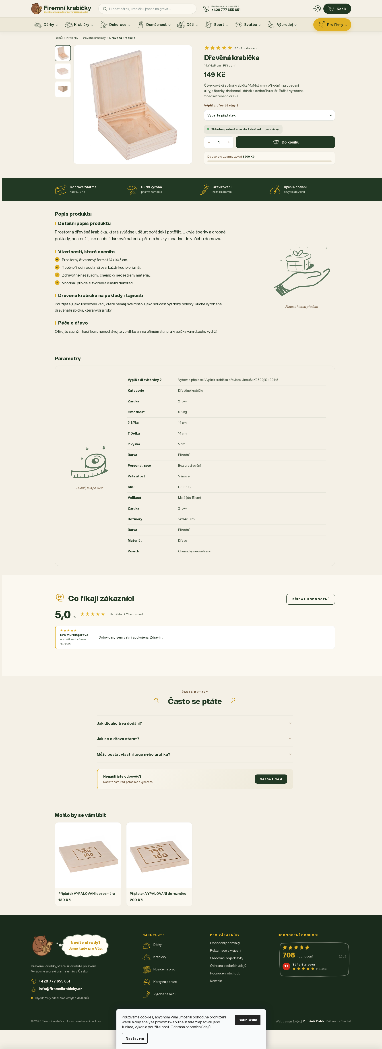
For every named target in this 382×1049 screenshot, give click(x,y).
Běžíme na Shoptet (338, 1021)
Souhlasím (247, 1019)
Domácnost (156, 24)
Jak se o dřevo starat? (118, 738)
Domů (59, 38)
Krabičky (81, 24)
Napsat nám (271, 779)
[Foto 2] (63, 71)
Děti (190, 24)
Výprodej (285, 24)
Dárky (49, 24)
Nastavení (135, 1038)
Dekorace (117, 24)
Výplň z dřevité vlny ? (221, 105)
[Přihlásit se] (317, 9)
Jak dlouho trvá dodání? (119, 723)
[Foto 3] (63, 89)
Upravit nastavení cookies (83, 1021)
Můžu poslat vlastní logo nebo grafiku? (133, 754)
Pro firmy (335, 24)
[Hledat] (105, 8)
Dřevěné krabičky (93, 38)
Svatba (250, 24)
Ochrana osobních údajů (191, 1026)
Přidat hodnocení (310, 599)
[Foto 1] (63, 53)
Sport (219, 24)
